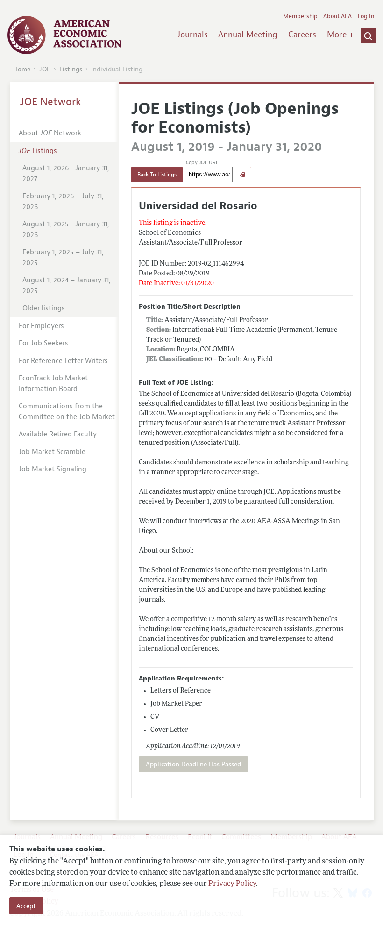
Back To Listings (157, 174)
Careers (302, 34)
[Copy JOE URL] (242, 174)
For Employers (41, 326)
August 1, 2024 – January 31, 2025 (66, 285)
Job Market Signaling (52, 469)
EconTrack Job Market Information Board (53, 383)
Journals (192, 34)
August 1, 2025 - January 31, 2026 (65, 229)
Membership (300, 16)
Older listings (43, 308)
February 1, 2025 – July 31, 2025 (63, 257)
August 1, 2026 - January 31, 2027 (65, 173)
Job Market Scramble (52, 452)
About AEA (337, 16)
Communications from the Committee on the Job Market (67, 411)
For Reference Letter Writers (63, 361)
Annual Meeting (247, 34)
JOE (44, 69)
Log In (366, 16)
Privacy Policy (232, 884)
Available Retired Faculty (58, 434)
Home (21, 69)
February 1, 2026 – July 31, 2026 (63, 201)
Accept (26, 906)
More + (340, 34)
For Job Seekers (43, 343)
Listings (70, 69)
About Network (50, 133)
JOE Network (50, 102)
